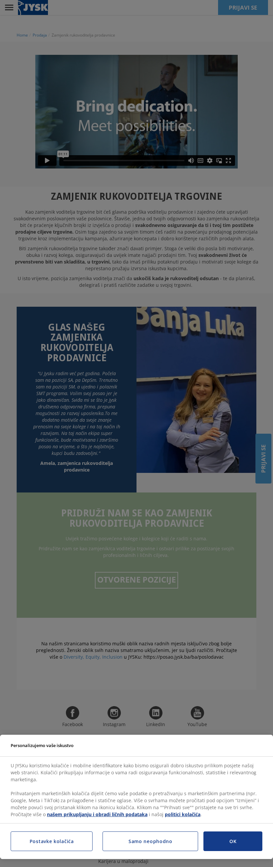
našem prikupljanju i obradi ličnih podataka (97, 814)
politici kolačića (182, 814)
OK (232, 841)
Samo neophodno (150, 841)
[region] (136, 797)
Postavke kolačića (52, 841)
